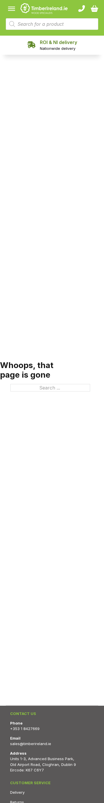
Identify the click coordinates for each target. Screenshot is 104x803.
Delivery (17, 792)
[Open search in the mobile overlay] (52, 24)
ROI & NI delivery (58, 42)
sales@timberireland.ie (30, 743)
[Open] (11, 8)
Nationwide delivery (57, 48)
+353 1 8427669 (25, 728)
